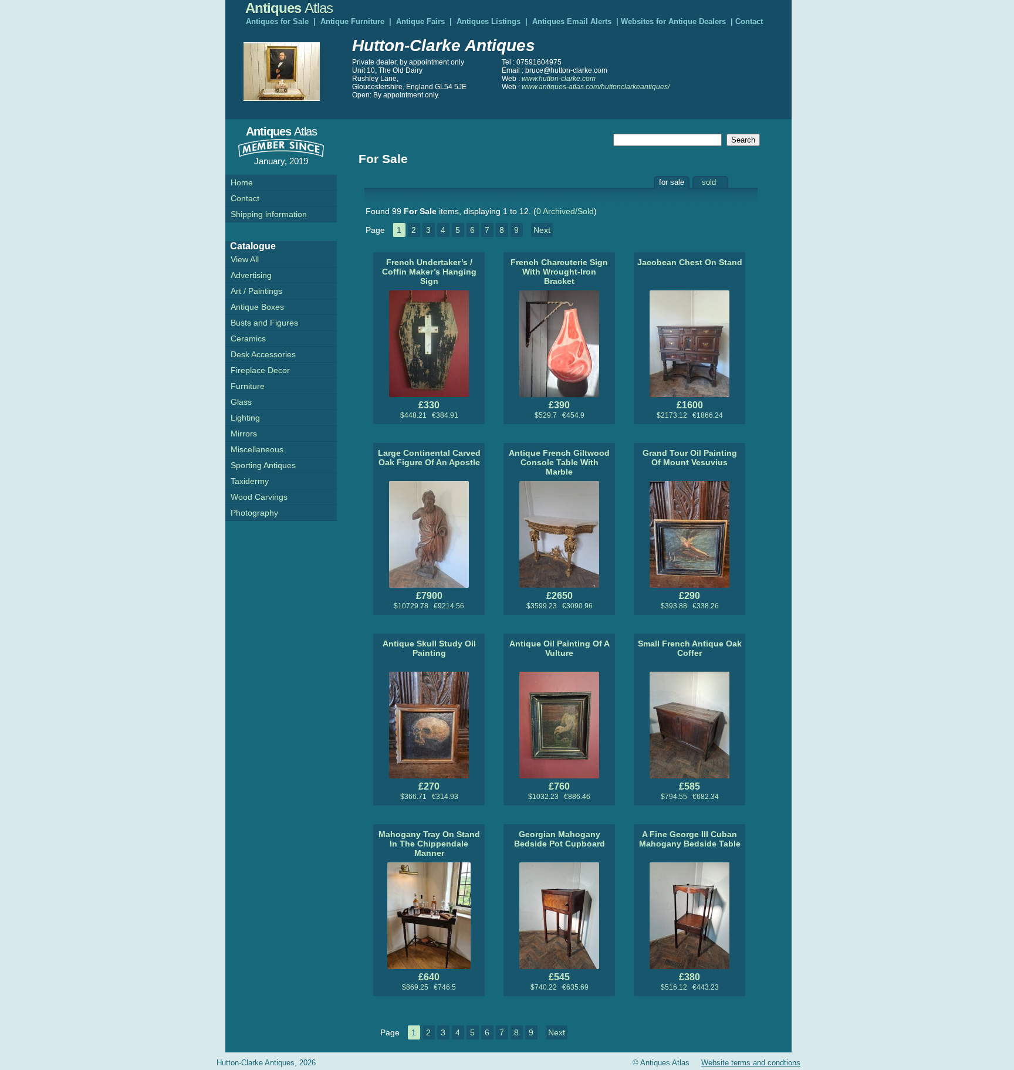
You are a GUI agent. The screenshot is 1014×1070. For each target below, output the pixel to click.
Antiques (289, 8)
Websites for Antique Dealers (673, 21)
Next (541, 230)
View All (245, 259)
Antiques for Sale (277, 21)
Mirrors (244, 433)
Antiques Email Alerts (571, 21)
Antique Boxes (257, 306)
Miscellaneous (257, 449)
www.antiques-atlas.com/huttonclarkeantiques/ (596, 87)
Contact (749, 21)
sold (709, 182)
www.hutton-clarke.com (559, 79)
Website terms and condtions (750, 1062)
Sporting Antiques (263, 465)
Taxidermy (250, 481)
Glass (241, 402)
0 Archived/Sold (565, 211)
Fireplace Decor (260, 370)
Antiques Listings (488, 21)
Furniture (248, 386)
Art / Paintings (256, 291)
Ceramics (248, 338)
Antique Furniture (352, 21)
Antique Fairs (420, 21)
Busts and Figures (264, 322)
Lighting (245, 417)
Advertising (251, 275)
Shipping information (269, 214)
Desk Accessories (263, 354)
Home (242, 182)
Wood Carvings (259, 497)
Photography (254, 512)
